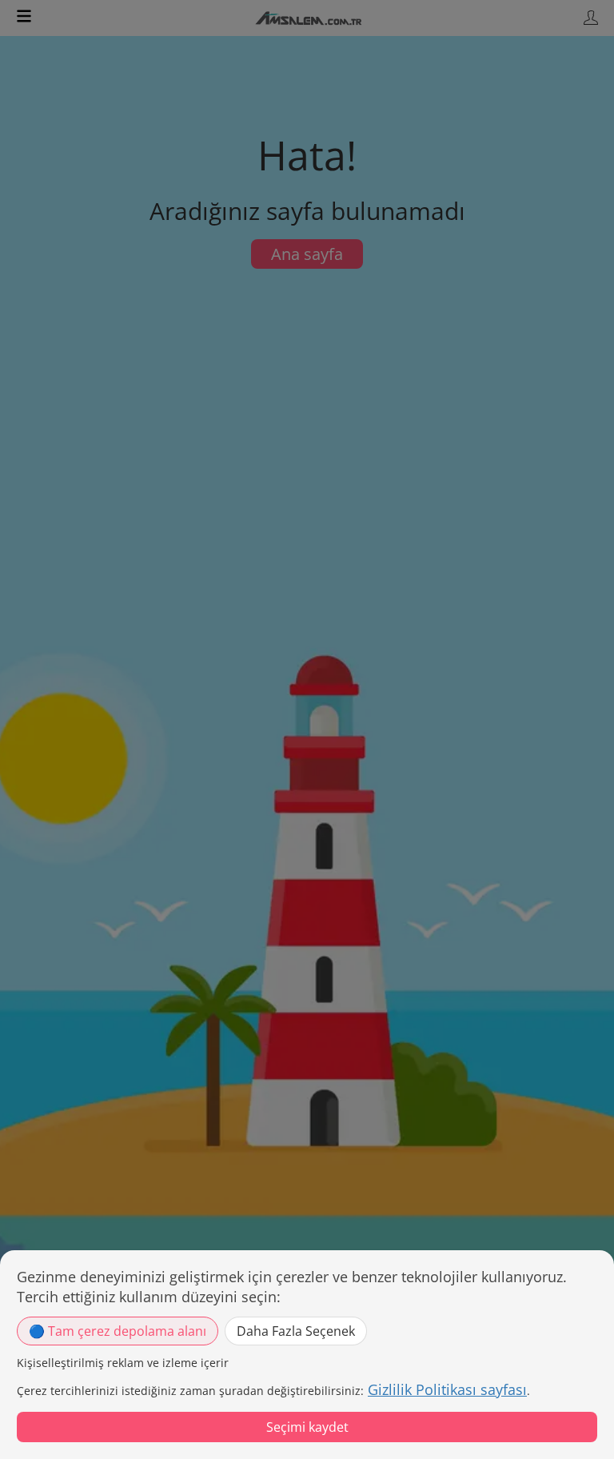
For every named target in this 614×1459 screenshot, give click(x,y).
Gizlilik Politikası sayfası (447, 1389)
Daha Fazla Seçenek (296, 1331)
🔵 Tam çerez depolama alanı (117, 1331)
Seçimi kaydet (307, 1427)
